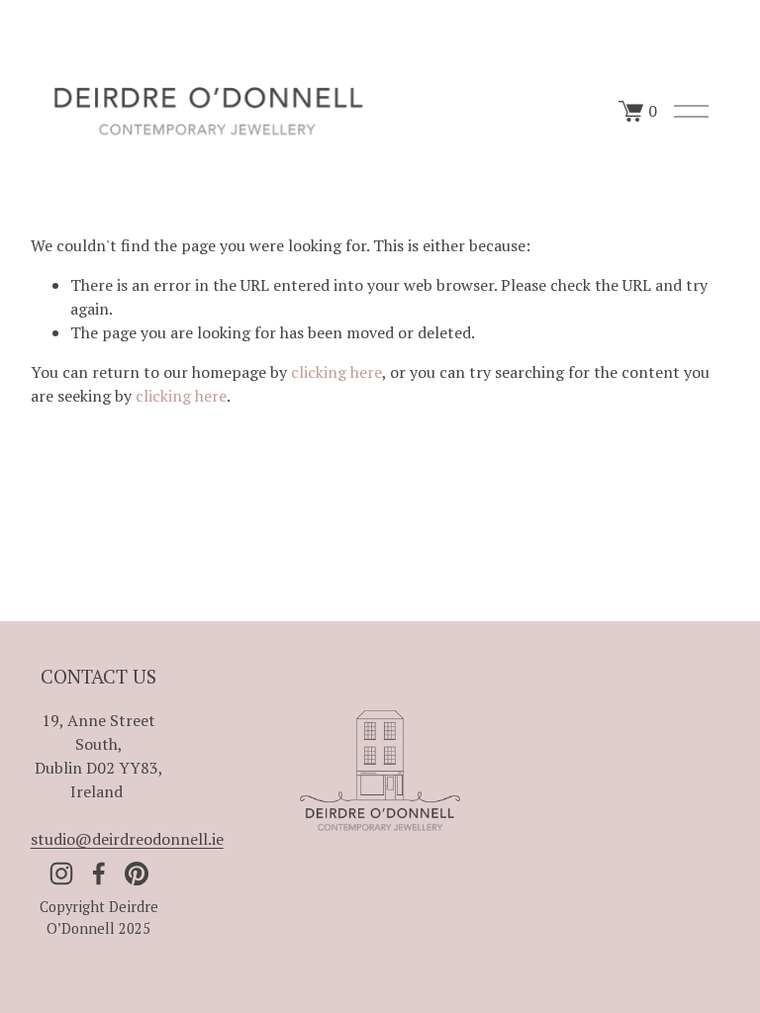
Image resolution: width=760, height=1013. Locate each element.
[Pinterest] (136, 873)
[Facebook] (99, 873)
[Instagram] (61, 873)
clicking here (336, 372)
